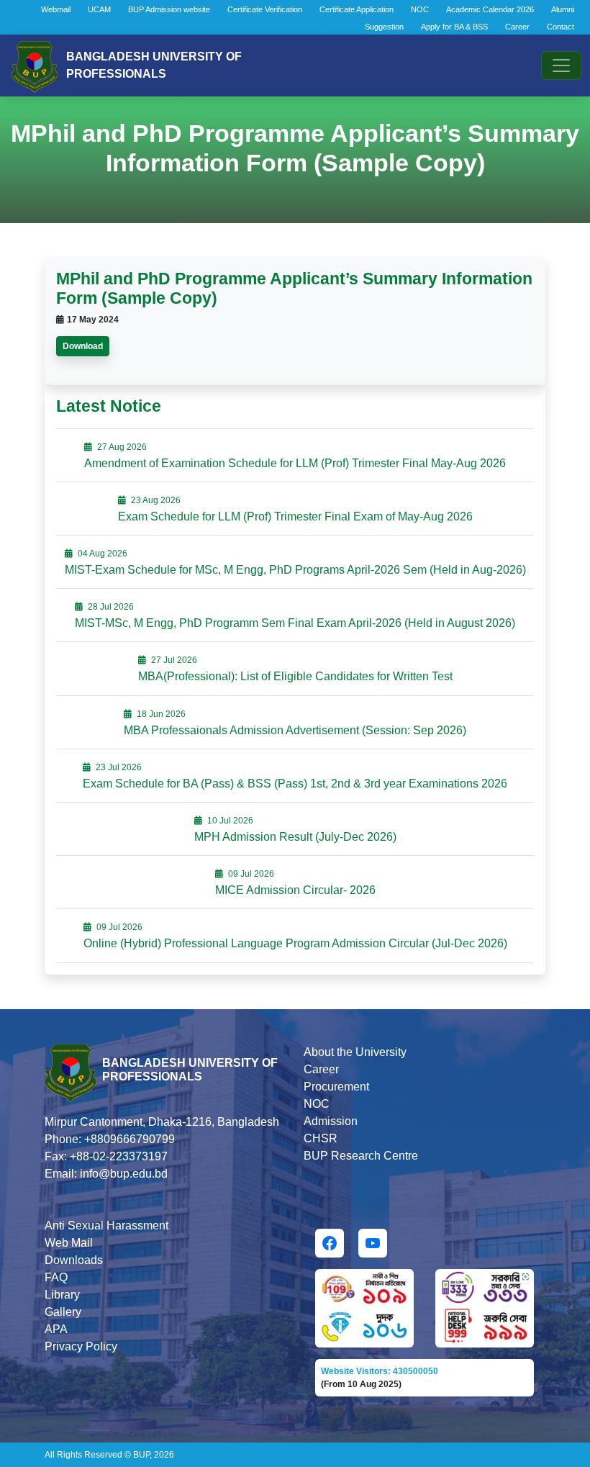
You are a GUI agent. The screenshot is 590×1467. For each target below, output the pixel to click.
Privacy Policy (81, 1346)
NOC (420, 9)
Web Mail (69, 1243)
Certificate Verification (264, 9)
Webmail (56, 9)
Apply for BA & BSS (454, 26)
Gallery (63, 1312)
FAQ (56, 1277)
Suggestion (384, 26)
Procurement (336, 1086)
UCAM (99, 9)
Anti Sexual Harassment (106, 1225)
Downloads (74, 1260)
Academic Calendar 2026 (490, 9)
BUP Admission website (169, 9)
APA (56, 1329)
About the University (355, 1052)
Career (517, 26)
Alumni (562, 9)
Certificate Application (356, 9)
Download (83, 346)
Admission (331, 1121)
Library (62, 1294)
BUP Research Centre (361, 1156)
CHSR (320, 1138)
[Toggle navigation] (561, 65)
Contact (560, 26)
